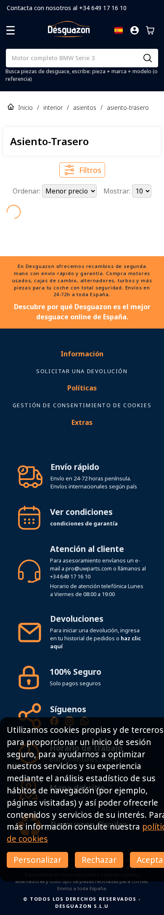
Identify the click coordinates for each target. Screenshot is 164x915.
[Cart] (150, 30)
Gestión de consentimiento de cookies (82, 405)
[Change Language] (118, 30)
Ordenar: (27, 191)
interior (53, 107)
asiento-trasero (128, 107)
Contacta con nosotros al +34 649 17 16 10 (67, 8)
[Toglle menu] (10, 30)
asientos (84, 107)
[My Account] (135, 30)
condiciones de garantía (84, 523)
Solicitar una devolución (81, 371)
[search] (148, 58)
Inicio (25, 107)
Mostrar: (117, 191)
